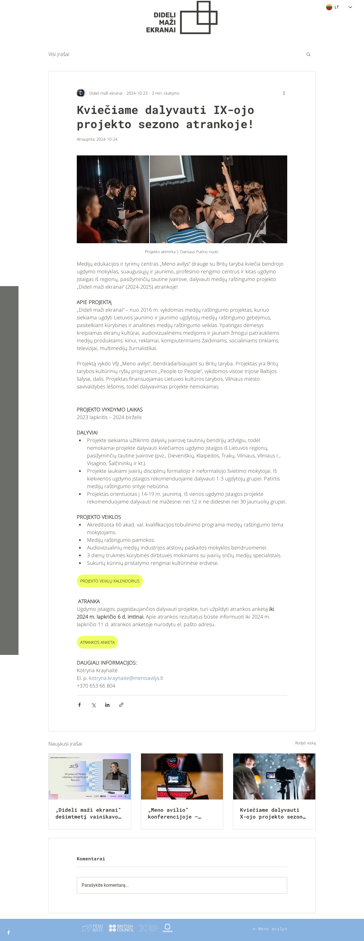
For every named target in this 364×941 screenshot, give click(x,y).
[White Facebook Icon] (8, 932)
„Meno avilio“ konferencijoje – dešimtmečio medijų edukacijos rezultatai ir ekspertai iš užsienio (181, 813)
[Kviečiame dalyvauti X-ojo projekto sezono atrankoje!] (274, 776)
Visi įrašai (58, 54)
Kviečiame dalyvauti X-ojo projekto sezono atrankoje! (273, 813)
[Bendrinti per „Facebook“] (79, 704)
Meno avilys (273, 928)
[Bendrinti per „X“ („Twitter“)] (93, 704)
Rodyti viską (305, 743)
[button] (10, 8)
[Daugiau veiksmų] (283, 92)
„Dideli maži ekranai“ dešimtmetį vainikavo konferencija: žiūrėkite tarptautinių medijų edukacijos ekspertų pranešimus (88, 813)
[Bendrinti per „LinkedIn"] (107, 704)
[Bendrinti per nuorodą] (121, 704)
